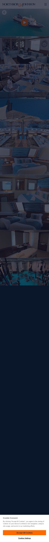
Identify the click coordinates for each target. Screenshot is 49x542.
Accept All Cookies (25, 532)
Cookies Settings (24, 538)
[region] (24, 528)
